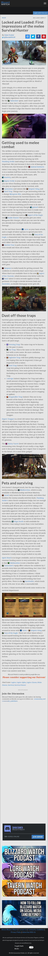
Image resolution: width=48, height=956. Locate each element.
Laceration (8, 189)
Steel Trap (8, 191)
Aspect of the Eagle (35, 215)
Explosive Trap (14, 358)
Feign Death (18, 521)
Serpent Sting (34, 189)
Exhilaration (15, 563)
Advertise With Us (29, 932)
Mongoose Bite (15, 194)
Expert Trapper (8, 419)
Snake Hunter (13, 218)
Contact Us (23, 929)
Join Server (38, 837)
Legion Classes (31, 682)
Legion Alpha (21, 682)
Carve (26, 229)
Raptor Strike (9, 181)
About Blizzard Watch (9, 929)
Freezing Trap (14, 345)
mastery (7, 177)
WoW (4, 18)
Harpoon (7, 268)
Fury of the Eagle (11, 633)
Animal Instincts (37, 167)
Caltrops (9, 379)
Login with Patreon (40, 13)
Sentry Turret (13, 444)
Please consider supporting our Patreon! (24, 677)
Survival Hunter (20, 685)
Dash (6, 279)
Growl (6, 495)
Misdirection (25, 490)
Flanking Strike (8, 162)
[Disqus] (24, 735)
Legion (13, 682)
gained (35, 207)
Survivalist (29, 581)
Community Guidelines (36, 929)
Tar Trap (12, 350)
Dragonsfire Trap (15, 397)
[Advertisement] (24, 778)
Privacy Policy (16, 932)
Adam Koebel (9, 35)
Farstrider (6, 284)
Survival (11, 685)
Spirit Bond (6, 558)
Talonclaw (14, 101)
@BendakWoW (9, 37)
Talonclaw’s (9, 566)
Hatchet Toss (9, 245)
